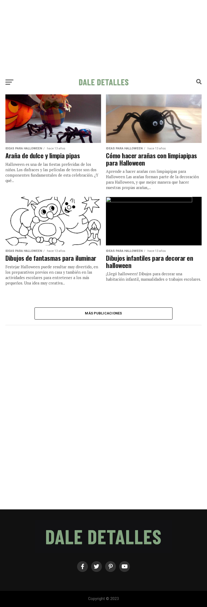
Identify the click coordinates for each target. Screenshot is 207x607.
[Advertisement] (103, 38)
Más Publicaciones (103, 313)
